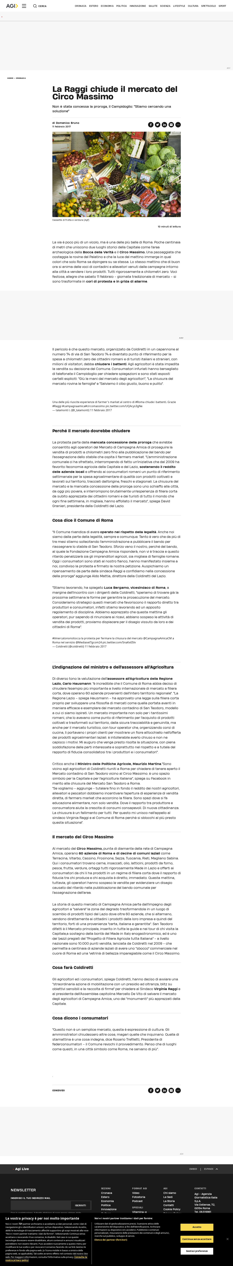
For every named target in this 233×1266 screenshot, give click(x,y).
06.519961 (205, 1211)
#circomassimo (95, 406)
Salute (153, 6)
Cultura (193, 6)
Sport (222, 6)
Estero (93, 6)
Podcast (137, 1201)
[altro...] (178, 124)
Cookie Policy (171, 1209)
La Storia (169, 1201)
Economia (107, 6)
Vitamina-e (139, 1212)
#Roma (139, 402)
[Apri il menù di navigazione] (24, 6)
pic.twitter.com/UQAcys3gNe (124, 406)
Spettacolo (208, 6)
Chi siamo (169, 1193)
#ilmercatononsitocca (66, 638)
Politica (121, 6)
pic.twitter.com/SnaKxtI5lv (119, 642)
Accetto (197, 1227)
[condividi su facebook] (151, 124)
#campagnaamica (73, 406)
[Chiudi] (227, 1239)
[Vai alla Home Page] (12, 6)
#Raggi (56, 406)
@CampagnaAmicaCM (157, 638)
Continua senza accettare (197, 1239)
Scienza (165, 6)
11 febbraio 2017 (101, 410)
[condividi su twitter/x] (157, 124)
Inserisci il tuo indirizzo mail (30, 1198)
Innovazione (138, 6)
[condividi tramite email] (171, 124)
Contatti (168, 1205)
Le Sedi (168, 1197)
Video (135, 1193)
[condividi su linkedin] (164, 124)
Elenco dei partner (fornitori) (110, 1239)
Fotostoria (138, 1197)
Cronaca (80, 6)
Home (10, 78)
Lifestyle (179, 6)
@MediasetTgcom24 (89, 642)
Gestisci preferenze (197, 1251)
